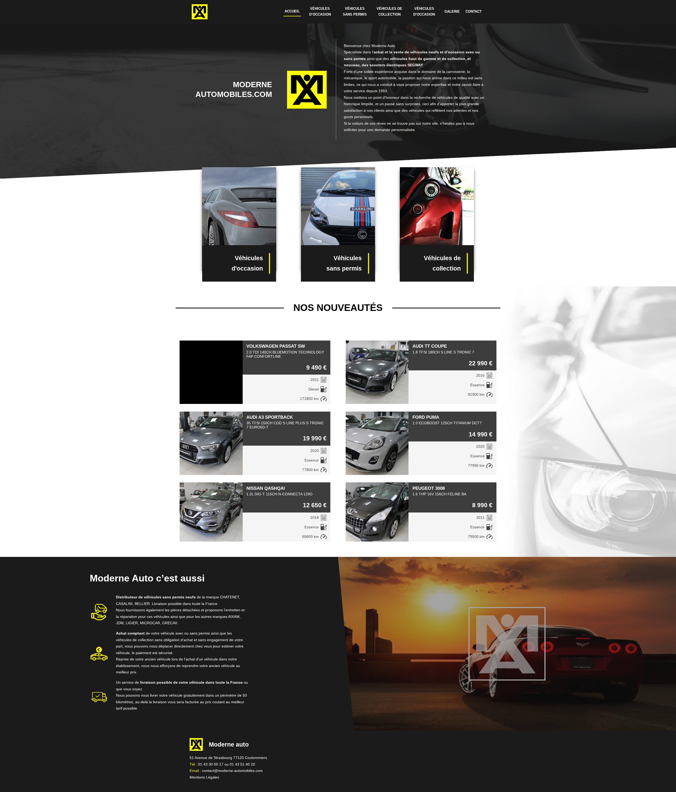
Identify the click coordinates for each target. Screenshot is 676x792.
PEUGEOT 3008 (428, 488)
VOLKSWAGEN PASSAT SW (275, 346)
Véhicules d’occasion (320, 11)
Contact (474, 11)
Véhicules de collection (389, 11)
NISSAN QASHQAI (265, 488)
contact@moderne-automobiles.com (232, 770)
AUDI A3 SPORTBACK (269, 417)
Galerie (452, 11)
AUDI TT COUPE (429, 346)
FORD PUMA (425, 417)
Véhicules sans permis (355, 11)
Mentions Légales (204, 777)
